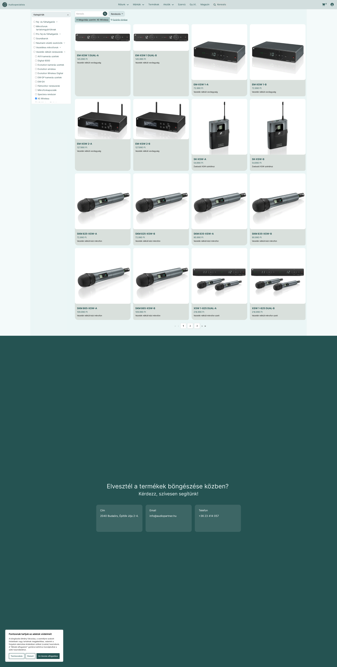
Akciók (166, 4)
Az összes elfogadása (48, 656)
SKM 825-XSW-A (87, 233)
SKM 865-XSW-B (145, 308)
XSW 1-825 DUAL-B (263, 308)
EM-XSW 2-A (84, 143)
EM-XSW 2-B (142, 143)
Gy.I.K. (193, 4)
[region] (34, 646)
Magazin (204, 4)
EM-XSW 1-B (259, 84)
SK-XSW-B (258, 159)
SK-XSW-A (200, 159)
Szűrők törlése (120, 19)
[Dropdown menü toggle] (128, 5)
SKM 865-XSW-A (87, 308)
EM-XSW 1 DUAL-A (88, 55)
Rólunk (121, 4)
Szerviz (182, 4)
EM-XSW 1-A (201, 84)
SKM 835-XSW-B (262, 233)
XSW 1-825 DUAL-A (205, 308)
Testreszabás (17, 656)
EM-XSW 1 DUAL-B (146, 55)
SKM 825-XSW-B (145, 233)
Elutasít (30, 656)
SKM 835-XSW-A (204, 233)
